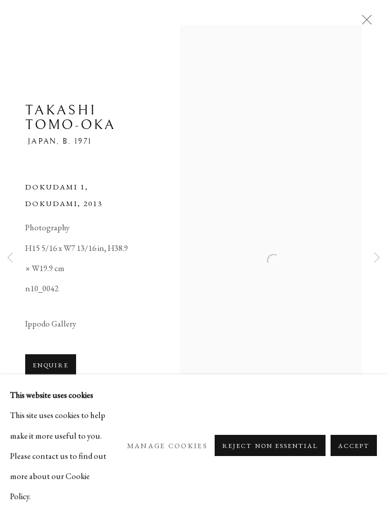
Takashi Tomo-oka (70, 117)
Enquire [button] (51, 365)
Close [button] (364, 22)
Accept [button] (353, 445)
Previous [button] (10, 258)
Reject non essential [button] (269, 445)
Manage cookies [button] (167, 444)
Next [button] (377, 258)
